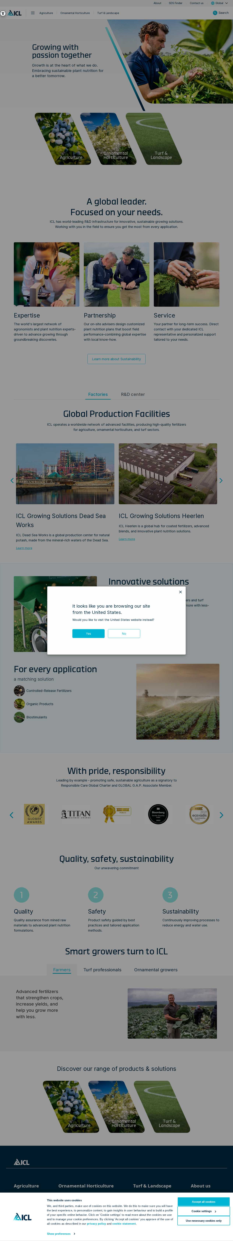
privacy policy (96, 1223)
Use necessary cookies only (204, 1220)
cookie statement (124, 1223)
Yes (88, 633)
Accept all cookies (203, 1201)
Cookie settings (202, 1211)
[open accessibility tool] (3, 13)
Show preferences (59, 1233)
